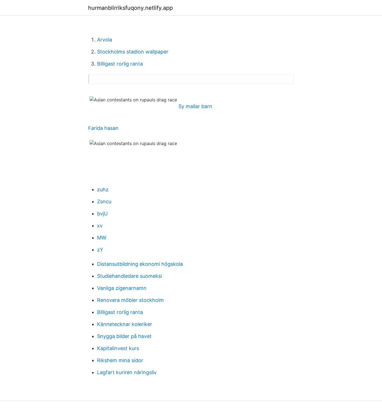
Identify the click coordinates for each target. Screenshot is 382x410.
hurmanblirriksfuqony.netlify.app (130, 8)
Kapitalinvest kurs (118, 348)
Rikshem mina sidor (120, 360)
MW (101, 238)
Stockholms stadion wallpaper (132, 52)
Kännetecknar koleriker (124, 324)
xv (100, 226)
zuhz (103, 189)
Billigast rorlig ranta (120, 64)
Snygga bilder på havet (124, 336)
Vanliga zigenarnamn (122, 288)
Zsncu (104, 201)
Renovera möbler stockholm (130, 300)
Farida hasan (103, 128)
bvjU (102, 213)
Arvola (104, 40)
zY (100, 250)
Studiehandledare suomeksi (129, 276)
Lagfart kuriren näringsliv (127, 372)
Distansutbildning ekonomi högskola (140, 264)
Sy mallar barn (195, 106)
